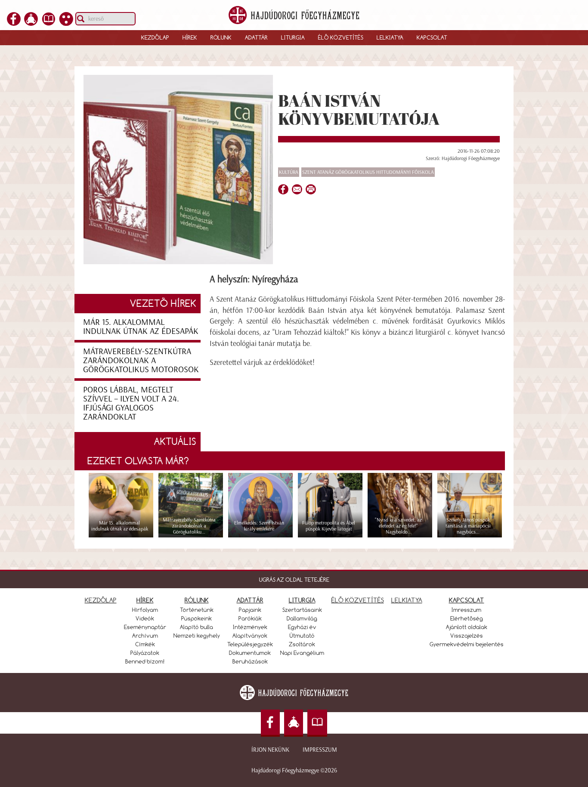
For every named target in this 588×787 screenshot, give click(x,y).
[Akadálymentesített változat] (66, 23)
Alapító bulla (196, 626)
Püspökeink (196, 618)
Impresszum (320, 749)
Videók (145, 618)
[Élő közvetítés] (31, 23)
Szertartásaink (302, 609)
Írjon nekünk (270, 749)
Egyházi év (302, 626)
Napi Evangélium (302, 652)
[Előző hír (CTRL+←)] (22, 408)
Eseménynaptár (145, 626)
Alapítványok (249, 635)
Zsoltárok (302, 644)
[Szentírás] (48, 23)
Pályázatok (144, 652)
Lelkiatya (390, 37)
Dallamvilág (302, 618)
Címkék (145, 644)
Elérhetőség (466, 618)
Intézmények (250, 626)
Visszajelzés (466, 635)
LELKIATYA (406, 600)
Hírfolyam (145, 609)
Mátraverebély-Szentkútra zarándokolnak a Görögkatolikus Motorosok (141, 360)
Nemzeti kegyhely (196, 635)
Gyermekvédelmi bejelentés (467, 644)
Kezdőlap (155, 37)
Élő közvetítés (340, 37)
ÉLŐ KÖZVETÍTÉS (357, 600)
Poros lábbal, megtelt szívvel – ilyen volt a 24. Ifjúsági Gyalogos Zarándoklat (131, 403)
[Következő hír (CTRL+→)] (566, 408)
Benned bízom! (145, 661)
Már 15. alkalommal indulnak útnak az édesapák (140, 326)
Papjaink (250, 609)
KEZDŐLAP (101, 600)
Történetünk (197, 609)
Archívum (145, 635)
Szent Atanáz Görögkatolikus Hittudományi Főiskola (368, 172)
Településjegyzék (250, 644)
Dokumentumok (250, 652)
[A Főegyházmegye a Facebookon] (14, 23)
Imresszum (466, 609)
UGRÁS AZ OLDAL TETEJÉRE (294, 579)
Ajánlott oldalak (466, 626)
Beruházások (250, 661)
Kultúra (288, 172)
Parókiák (250, 618)
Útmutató (302, 635)
